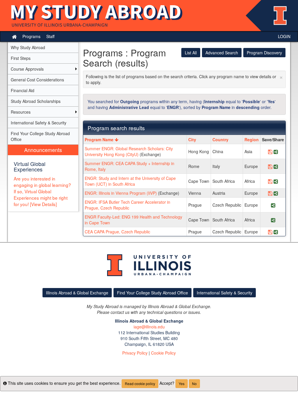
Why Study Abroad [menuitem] (28, 47)
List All (191, 53)
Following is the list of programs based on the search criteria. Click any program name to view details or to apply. (184, 78)
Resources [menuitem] (21, 112)
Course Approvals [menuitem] (27, 69)
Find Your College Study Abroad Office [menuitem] (40, 136)
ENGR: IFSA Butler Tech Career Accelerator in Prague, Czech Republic (127, 205)
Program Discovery (264, 53)
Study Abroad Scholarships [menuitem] (36, 101)
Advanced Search (221, 53)
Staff (50, 36)
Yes (182, 383)
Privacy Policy (135, 353)
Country (220, 139)
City (192, 139)
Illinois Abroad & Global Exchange (77, 293)
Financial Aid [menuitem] (22, 90)
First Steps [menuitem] (21, 58)
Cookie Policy (163, 353)
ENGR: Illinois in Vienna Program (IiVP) (121, 193)
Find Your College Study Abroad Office (152, 293)
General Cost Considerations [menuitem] (37, 80)
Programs (31, 36)
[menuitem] (43, 178)
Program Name (100, 139)
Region (251, 139)
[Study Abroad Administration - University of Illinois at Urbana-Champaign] (149, 15)
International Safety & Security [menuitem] (38, 123)
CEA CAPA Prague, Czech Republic (117, 232)
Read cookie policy (140, 383)
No (194, 383)
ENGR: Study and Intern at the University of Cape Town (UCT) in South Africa (130, 181)
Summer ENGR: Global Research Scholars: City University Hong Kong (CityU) (129, 151)
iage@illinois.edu (149, 327)
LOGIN (284, 36)
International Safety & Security (224, 293)
